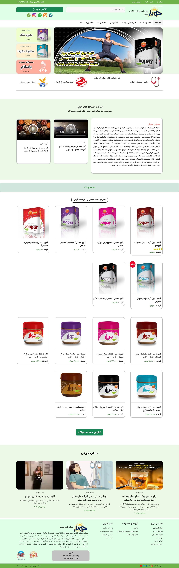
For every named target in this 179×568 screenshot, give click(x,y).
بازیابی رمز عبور (107, 534)
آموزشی (113, 22)
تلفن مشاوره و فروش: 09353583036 (30, 2)
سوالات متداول (157, 6)
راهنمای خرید (136, 2)
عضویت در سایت (106, 531)
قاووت (135, 528)
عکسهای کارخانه (157, 544)
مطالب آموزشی (89, 453)
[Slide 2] (106, 70)
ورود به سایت (108, 528)
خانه (157, 22)
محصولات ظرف (132, 534)
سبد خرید (109, 537)
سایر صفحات (86, 22)
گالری (101, 22)
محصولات (89, 187)
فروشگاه (145, 22)
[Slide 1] (115, 70)
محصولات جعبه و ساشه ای (128, 531)
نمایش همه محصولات (89, 432)
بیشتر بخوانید (140, 513)
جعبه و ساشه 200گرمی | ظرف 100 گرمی (89, 199)
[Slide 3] (101, 70)
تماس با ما (149, 2)
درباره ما (160, 2)
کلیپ (78, 143)
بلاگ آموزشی (158, 528)
